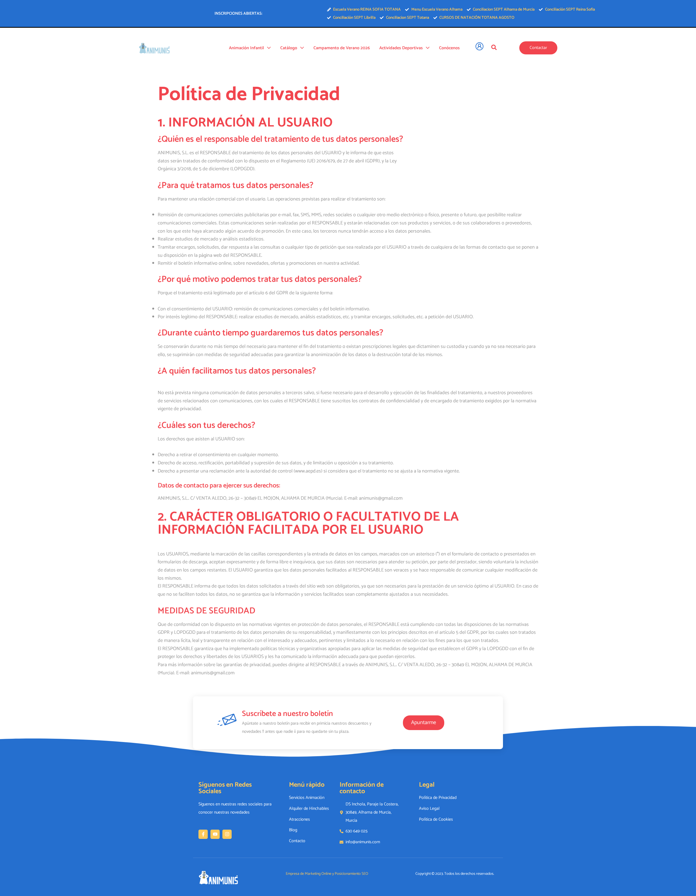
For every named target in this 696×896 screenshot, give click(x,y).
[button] (267, 48)
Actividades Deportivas (401, 48)
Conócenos (449, 48)
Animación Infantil (246, 48)
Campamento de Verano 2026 (341, 48)
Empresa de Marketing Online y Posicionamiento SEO (327, 874)
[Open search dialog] (494, 47)
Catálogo (288, 48)
